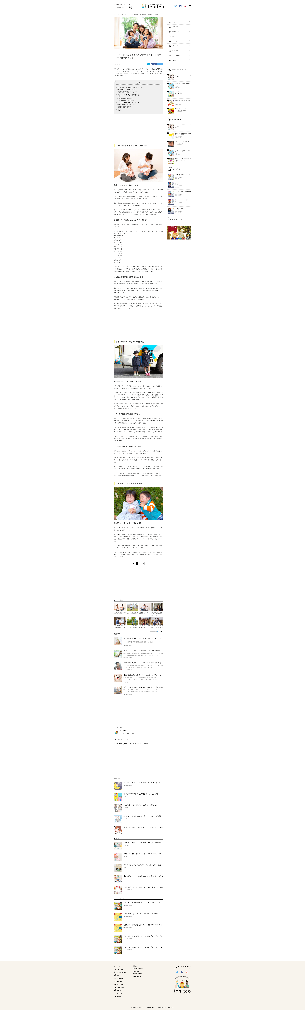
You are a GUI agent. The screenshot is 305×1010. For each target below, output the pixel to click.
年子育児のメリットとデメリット (128, 102)
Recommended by (153, 631)
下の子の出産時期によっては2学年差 (126, 100)
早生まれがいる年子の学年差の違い (128, 95)
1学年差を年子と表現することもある (126, 97)
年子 (126, 743)
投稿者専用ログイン (137, 976)
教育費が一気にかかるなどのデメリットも (127, 106)
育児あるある (145, 743)
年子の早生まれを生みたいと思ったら (129, 87)
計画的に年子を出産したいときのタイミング (127, 91)
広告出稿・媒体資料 (137, 973)
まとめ (119, 110)
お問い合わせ (136, 971)
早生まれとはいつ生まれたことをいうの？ (127, 89)
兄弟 (117, 743)
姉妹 (121, 743)
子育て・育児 (121, 14)
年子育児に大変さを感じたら (124, 107)
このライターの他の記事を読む (128, 733)
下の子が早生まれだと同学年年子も (126, 98)
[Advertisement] (126, 759)
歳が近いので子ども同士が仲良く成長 (126, 104)
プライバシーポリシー (138, 968)
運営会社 (135, 966)
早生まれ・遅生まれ (134, 743)
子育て (127, 14)
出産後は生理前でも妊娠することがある (126, 92)
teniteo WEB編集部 (124, 730)
